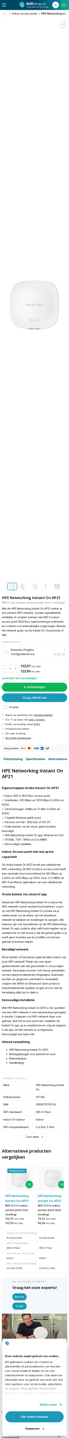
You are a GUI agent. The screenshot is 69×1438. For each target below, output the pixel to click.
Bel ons (19, 1296)
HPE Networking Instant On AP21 (55, 13)
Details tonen (48, 1404)
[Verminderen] (5, 668)
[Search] (55, 5)
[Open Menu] (4, 5)
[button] (34, 652)
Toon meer (32, 1136)
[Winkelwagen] (63, 5)
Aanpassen (32, 1428)
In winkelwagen (34, 687)
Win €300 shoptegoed (18, 738)
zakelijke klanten (43, 714)
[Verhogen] (15, 668)
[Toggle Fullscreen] (63, 23)
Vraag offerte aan (34, 697)
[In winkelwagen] (29, 1184)
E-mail (19, 1306)
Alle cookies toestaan (34, 1416)
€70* (37, 724)
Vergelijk (14, 707)
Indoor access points (24, 13)
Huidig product (17, 1170)
